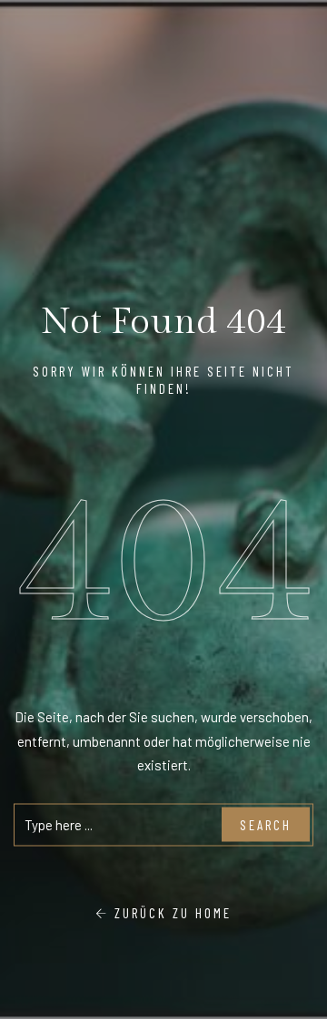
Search (266, 825)
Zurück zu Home (170, 912)
